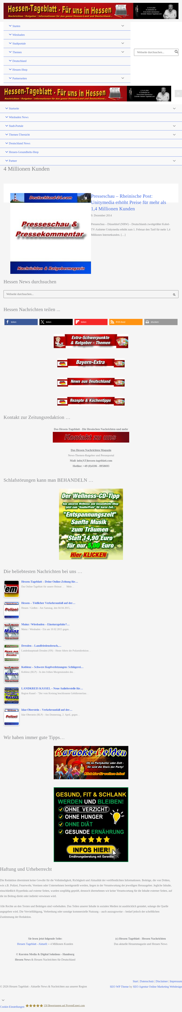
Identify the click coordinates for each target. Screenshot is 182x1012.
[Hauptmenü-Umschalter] (178, 93)
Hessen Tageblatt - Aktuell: (32, 943)
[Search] (176, 52)
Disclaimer (162, 981)
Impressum (176, 981)
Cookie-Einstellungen (12, 1006)
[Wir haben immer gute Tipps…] (91, 762)
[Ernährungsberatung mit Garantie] (91, 824)
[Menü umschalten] (122, 26)
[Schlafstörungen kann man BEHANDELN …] (91, 524)
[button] (21, 322)
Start (135, 981)
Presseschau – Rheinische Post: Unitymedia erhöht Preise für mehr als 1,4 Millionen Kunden (128, 202)
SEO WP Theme (119, 986)
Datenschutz (147, 981)
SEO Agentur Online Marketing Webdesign (157, 986)
